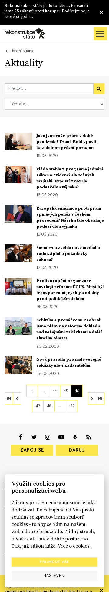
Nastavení (54, 576)
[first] (9, 398)
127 (71, 406)
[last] (100, 398)
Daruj (77, 450)
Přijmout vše (54, 562)
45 (66, 391)
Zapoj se (32, 450)
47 (38, 406)
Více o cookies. (74, 545)
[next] (92, 398)
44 (54, 391)
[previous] (17, 398)
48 (49, 406)
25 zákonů (24, 11)
